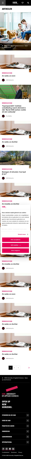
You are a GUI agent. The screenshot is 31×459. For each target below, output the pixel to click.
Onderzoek (6, 431)
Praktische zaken (8, 426)
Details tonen (22, 234)
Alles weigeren (15, 250)
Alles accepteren (15, 239)
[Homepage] (15, 3)
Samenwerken (7, 437)
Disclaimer (14, 452)
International (7, 442)
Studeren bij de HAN (9, 415)
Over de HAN (6, 420)
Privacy (20, 452)
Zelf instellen (14, 245)
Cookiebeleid (5, 452)
